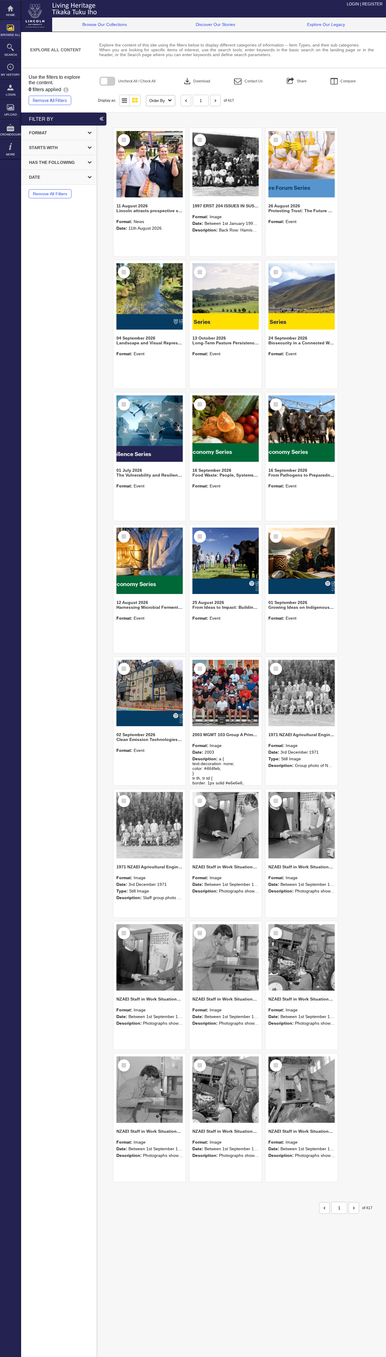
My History (10, 74)
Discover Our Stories (215, 24)
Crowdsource (10, 134)
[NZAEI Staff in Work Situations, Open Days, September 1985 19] (225, 1089)
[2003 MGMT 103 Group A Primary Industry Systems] (225, 693)
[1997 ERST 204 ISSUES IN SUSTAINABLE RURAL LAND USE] (225, 164)
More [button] (10, 154)
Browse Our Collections (104, 24)
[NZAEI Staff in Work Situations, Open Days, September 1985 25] (225, 825)
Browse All (11, 35)
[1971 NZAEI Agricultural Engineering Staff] (149, 825)
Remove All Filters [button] (50, 100)
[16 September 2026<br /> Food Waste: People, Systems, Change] (225, 428)
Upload (10, 114)
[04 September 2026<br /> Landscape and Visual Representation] (149, 296)
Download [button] (196, 81)
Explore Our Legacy (326, 24)
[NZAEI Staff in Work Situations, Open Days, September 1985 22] (225, 957)
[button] (248, 81)
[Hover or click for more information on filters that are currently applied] (65, 89)
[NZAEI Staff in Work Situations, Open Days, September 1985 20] (149, 1089)
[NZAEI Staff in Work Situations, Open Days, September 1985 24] (301, 825)
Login (10, 94)
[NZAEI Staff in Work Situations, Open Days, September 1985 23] (149, 957)
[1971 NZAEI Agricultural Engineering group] (301, 693)
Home (10, 15)
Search (10, 54)
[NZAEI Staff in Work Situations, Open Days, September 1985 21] (301, 957)
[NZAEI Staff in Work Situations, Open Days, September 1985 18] (301, 1089)
